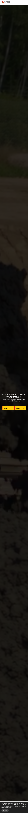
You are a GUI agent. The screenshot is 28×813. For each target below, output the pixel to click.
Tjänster (8, 408)
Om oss (20, 408)
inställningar (8, 807)
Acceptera (5, 810)
